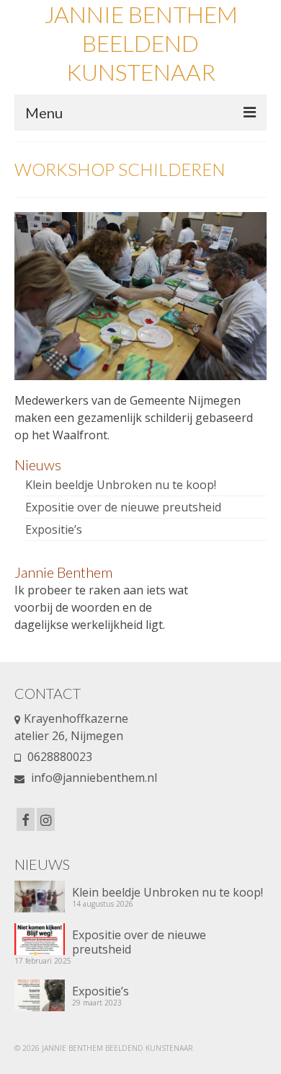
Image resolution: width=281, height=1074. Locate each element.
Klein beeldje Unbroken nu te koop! (120, 485)
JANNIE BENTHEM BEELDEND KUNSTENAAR (141, 43)
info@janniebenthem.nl (92, 777)
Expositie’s (53, 529)
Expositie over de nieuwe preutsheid (123, 507)
